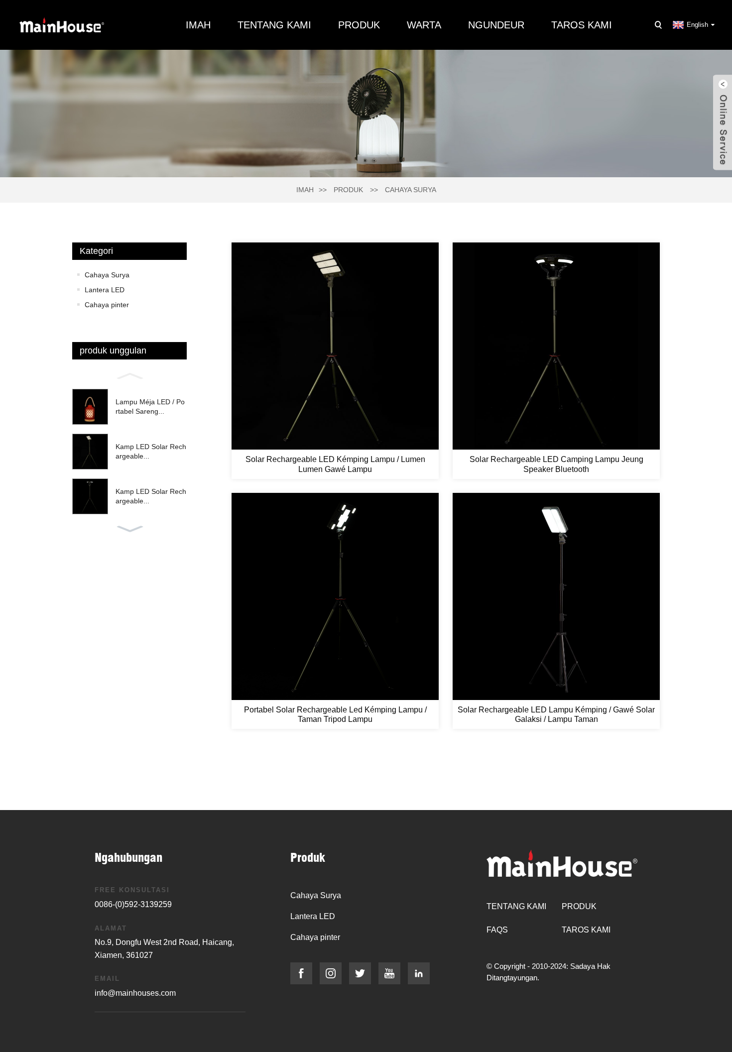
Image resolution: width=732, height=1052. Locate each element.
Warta (424, 24)
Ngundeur (496, 24)
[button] (129, 375)
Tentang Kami (274, 24)
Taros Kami (581, 24)
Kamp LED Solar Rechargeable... (151, 452)
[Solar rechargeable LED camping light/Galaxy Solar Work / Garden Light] (556, 596)
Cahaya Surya (410, 190)
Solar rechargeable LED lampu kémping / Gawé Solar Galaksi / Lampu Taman (556, 714)
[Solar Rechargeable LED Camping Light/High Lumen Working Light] (335, 346)
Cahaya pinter (107, 305)
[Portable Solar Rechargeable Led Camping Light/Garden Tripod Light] (335, 596)
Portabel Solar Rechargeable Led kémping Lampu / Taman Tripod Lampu (335, 714)
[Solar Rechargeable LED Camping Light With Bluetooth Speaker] (556, 346)
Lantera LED (104, 290)
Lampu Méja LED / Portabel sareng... (150, 407)
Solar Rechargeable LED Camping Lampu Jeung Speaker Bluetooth (556, 464)
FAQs (497, 930)
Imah (198, 24)
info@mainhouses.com (135, 993)
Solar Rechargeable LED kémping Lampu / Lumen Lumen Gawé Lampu (335, 464)
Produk (359, 24)
